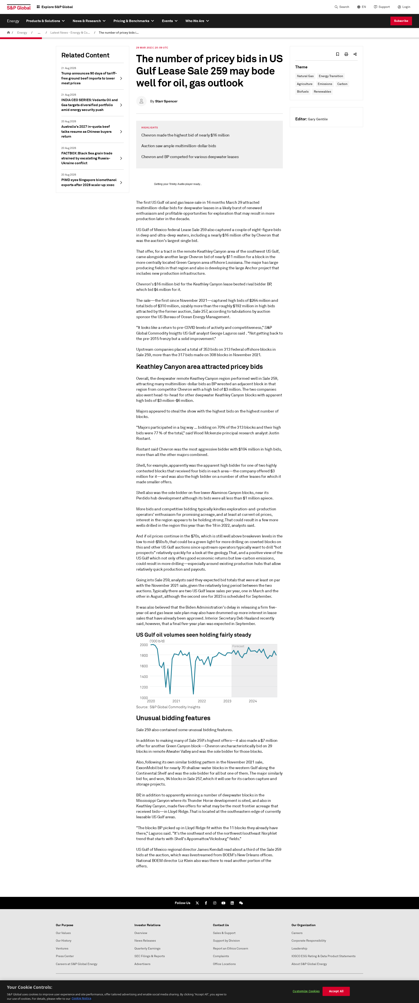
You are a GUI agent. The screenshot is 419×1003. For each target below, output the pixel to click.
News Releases (145, 941)
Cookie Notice (81, 998)
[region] (209, 991)
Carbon (342, 84)
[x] (197, 902)
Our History (63, 941)
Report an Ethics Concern (230, 948)
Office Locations (224, 964)
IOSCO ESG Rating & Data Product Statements (323, 956)
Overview (140, 933)
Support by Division (226, 941)
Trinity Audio (177, 184)
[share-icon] (355, 54)
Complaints (221, 956)
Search (344, 7)
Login (406, 7)
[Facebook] (206, 902)
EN (364, 7)
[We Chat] (240, 902)
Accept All (336, 991)
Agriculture (305, 84)
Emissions (325, 84)
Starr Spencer (166, 101)
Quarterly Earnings (147, 948)
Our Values (63, 933)
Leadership (299, 948)
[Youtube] (223, 902)
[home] (8, 33)
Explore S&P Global (57, 7)
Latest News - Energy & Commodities (71, 33)
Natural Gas (305, 76)
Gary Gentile (318, 119)
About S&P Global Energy (309, 964)
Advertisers (142, 964)
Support (384, 7)
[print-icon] (346, 54)
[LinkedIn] (232, 902)
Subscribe (401, 21)
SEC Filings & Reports (149, 956)
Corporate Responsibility (309, 941)
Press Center (65, 956)
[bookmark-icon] (337, 54)
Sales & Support (224, 933)
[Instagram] (214, 902)
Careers (297, 933)
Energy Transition (331, 76)
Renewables (322, 91)
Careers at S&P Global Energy (76, 964)
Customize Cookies (306, 991)
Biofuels (303, 91)
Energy (22, 33)
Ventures (62, 948)
